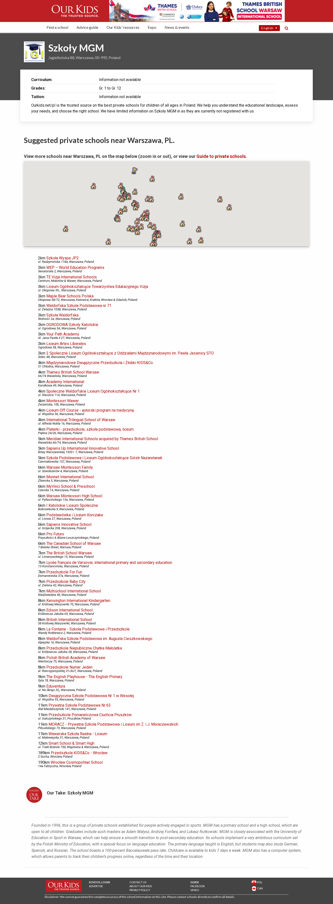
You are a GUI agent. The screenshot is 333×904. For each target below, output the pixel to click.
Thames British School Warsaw (72, 372)
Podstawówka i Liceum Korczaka (74, 515)
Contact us (137, 882)
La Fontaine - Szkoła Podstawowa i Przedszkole (88, 629)
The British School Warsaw (69, 553)
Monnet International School (70, 477)
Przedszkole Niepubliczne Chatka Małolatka (84, 648)
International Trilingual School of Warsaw (80, 419)
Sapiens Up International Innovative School (82, 448)
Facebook (197, 886)
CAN (260, 888)
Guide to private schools (221, 156)
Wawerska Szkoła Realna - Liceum (78, 733)
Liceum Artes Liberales (66, 343)
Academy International (65, 381)
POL (259, 882)
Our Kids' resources (123, 27)
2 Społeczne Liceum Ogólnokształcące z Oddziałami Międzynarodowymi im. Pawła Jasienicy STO (130, 353)
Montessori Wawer (62, 400)
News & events (177, 27)
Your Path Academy (62, 334)
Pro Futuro (55, 534)
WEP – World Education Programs (75, 267)
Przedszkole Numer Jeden (69, 667)
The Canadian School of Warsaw (73, 543)
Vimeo (194, 890)
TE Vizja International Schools (71, 277)
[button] (152, 179)
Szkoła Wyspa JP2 (62, 258)
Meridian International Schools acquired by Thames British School (102, 439)
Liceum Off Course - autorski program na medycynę (90, 410)
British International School (69, 619)
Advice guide (87, 27)
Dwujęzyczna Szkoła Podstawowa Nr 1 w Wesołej (91, 695)
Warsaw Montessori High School (74, 496)
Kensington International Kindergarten (78, 600)
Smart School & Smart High (71, 743)
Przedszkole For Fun (64, 572)
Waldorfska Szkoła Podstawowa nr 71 (78, 305)
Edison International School (69, 610)
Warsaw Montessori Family (69, 467)
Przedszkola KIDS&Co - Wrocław (79, 753)
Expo (152, 27)
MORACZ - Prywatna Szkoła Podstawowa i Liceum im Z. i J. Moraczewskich (113, 724)
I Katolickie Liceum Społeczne (72, 505)
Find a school (57, 27)
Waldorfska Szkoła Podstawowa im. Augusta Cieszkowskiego (99, 638)
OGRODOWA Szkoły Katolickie (72, 324)
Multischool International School (73, 591)
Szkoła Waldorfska (62, 315)
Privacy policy (139, 890)
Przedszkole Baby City (66, 581)
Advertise (96, 886)
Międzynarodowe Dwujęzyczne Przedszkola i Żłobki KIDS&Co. (100, 362)
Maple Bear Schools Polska (70, 296)
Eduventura (55, 686)
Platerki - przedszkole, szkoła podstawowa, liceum (90, 429)
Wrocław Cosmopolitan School (77, 762)
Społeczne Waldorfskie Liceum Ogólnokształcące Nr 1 (93, 391)
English (268, 28)
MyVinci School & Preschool (70, 486)
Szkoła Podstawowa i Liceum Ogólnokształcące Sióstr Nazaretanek (104, 458)
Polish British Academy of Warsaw (75, 657)
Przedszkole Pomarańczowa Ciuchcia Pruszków (90, 714)
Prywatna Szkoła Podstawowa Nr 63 (80, 705)
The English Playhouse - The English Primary (84, 676)
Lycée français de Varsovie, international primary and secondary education (109, 562)
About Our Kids (140, 886)
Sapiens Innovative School (68, 524)
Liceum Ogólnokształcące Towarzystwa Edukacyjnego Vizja (97, 286)
